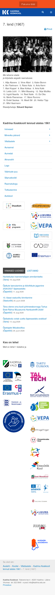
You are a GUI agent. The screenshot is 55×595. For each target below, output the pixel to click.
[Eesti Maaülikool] (39, 476)
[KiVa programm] (39, 452)
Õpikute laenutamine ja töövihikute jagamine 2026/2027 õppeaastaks (23, 287)
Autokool (9, 195)
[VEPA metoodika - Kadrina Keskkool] (41, 226)
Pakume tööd (28, 4)
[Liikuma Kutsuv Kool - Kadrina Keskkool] (41, 216)
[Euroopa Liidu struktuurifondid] (12, 377)
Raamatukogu (11, 183)
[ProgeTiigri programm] (39, 429)
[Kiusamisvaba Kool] (39, 440)
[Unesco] (39, 488)
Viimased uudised (14, 270)
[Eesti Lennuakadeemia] (39, 391)
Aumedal (9, 153)
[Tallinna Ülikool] (39, 501)
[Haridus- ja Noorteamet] (12, 403)
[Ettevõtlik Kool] (39, 465)
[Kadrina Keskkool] (11, 12)
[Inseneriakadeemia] (39, 544)
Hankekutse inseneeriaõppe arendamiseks (23, 276)
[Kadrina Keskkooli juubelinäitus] (14, 256)
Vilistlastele (10, 141)
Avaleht (6, 566)
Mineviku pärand (12, 135)
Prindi (49, 29)
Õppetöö (8, 291)
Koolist (15, 566)
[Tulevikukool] (39, 527)
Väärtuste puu (11, 171)
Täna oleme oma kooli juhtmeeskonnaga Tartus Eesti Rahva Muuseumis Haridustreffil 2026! (25, 308)
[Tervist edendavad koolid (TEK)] (39, 406)
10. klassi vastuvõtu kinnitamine (17, 297)
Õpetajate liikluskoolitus (14, 327)
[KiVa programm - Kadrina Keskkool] (14, 226)
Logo (7, 165)
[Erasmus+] (41, 255)
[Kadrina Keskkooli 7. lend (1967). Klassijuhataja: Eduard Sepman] (27, 54)
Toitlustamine (11, 189)
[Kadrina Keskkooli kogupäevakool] (41, 206)
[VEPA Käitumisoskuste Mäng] (39, 418)
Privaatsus (7, 585)
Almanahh (9, 159)
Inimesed (9, 129)
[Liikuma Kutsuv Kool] (39, 512)
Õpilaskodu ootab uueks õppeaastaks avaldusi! (25, 318)
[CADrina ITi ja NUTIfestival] (41, 246)
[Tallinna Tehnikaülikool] (39, 376)
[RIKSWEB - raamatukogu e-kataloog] (41, 235)
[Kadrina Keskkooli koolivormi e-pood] (14, 246)
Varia (6, 279)
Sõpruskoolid (11, 177)
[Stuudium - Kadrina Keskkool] (14, 206)
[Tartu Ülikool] (39, 365)
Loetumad (32, 270)
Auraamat (9, 147)
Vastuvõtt (8, 300)
